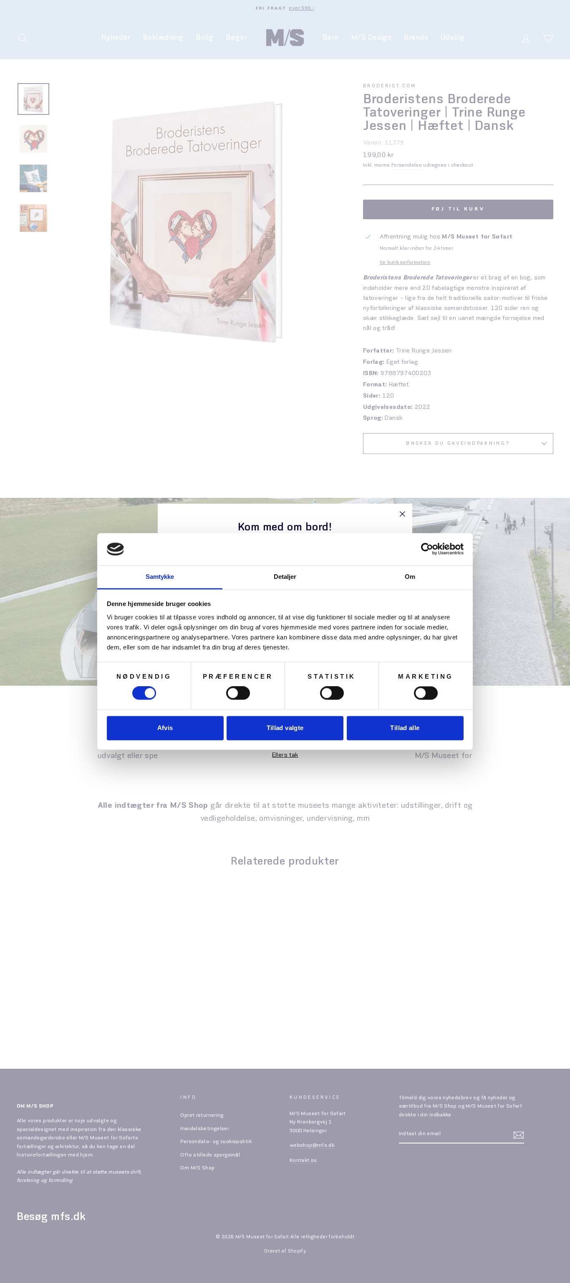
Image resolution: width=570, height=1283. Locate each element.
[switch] (238, 693)
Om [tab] (410, 576)
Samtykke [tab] (160, 576)
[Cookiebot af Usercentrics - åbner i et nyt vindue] (427, 549)
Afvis (165, 727)
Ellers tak (285, 755)
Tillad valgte (285, 727)
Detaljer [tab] (285, 576)
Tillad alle (404, 727)
